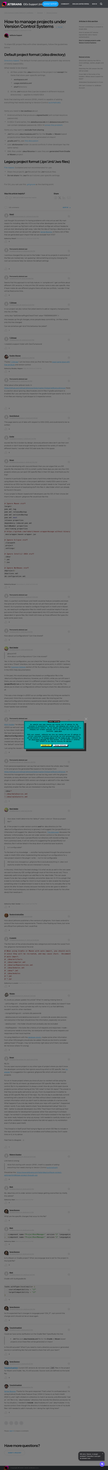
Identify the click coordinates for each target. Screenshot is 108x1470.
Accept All (46, 745)
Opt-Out (68, 741)
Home (12, 4)
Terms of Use (65, 738)
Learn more (58, 731)
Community (65, 4)
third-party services (39, 739)
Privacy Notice (49, 738)
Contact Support (50, 4)
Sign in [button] (94, 4)
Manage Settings (60, 745)
